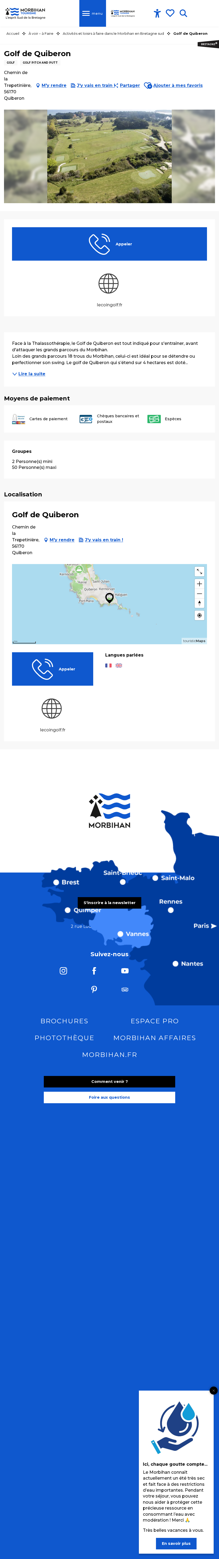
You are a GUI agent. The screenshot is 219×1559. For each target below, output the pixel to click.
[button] (183, 13)
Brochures (64, 1021)
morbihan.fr (109, 1055)
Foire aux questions (109, 1097)
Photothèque (64, 1038)
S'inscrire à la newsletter (110, 902)
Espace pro (155, 1021)
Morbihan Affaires (154, 1038)
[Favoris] (171, 13)
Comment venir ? (109, 1081)
